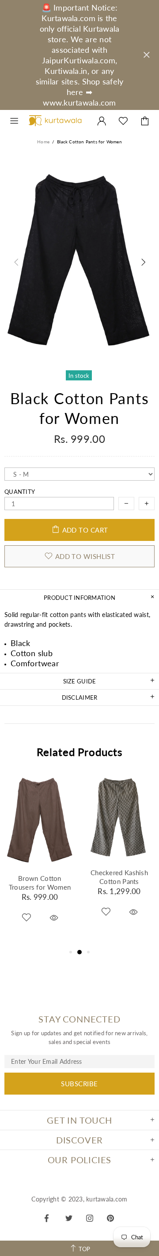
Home (43, 141)
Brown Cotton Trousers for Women (40, 882)
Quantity (19, 491)
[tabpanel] (40, 860)
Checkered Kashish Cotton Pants (119, 877)
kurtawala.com (55, 121)
